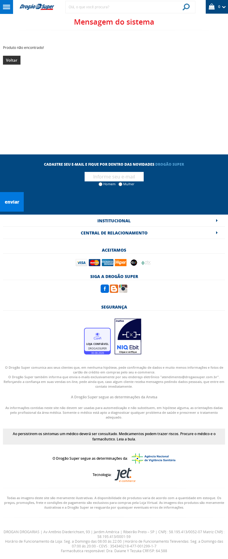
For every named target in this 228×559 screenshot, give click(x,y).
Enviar (12, 202)
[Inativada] (128, 352)
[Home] (37, 7)
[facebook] (105, 291)
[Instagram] (123, 291)
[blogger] (114, 291)
